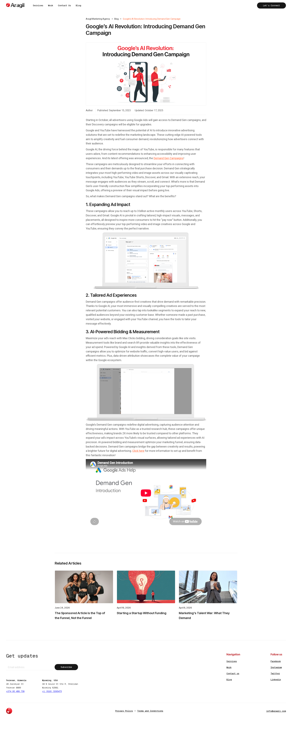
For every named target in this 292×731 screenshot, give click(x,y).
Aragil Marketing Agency (98, 19)
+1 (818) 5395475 (52, 691)
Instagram (276, 667)
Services (38, 5)
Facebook (276, 661)
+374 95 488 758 (15, 691)
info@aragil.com (276, 711)
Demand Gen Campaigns (168, 158)
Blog (78, 5)
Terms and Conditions (150, 711)
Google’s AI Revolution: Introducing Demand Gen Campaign (152, 19)
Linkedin (276, 679)
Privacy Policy (124, 711)
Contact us (232, 673)
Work (50, 5)
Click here (138, 450)
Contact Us (64, 5)
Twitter (275, 673)
